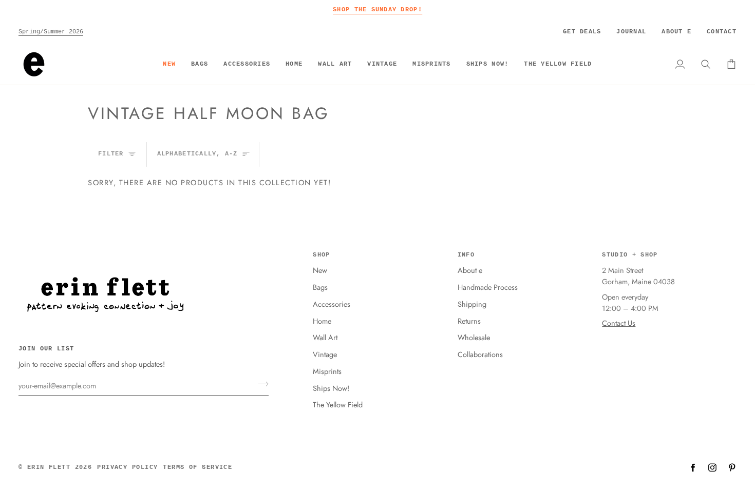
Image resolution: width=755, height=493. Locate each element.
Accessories (331, 304)
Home (322, 320)
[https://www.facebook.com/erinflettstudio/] (692, 467)
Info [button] (466, 255)
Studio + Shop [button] (629, 255)
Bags (320, 287)
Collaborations (480, 354)
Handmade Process (488, 287)
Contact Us (618, 323)
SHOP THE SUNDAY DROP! (377, 9)
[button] (199, 64)
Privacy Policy (127, 467)
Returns (469, 320)
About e (470, 270)
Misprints (327, 371)
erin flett (48, 467)
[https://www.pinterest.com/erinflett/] (732, 467)
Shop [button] (321, 255)
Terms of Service (197, 467)
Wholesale (474, 337)
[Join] (260, 384)
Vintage (325, 354)
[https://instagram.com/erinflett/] (712, 467)
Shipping (472, 304)
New (320, 270)
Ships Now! (331, 388)
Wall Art (325, 337)
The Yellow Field (338, 404)
